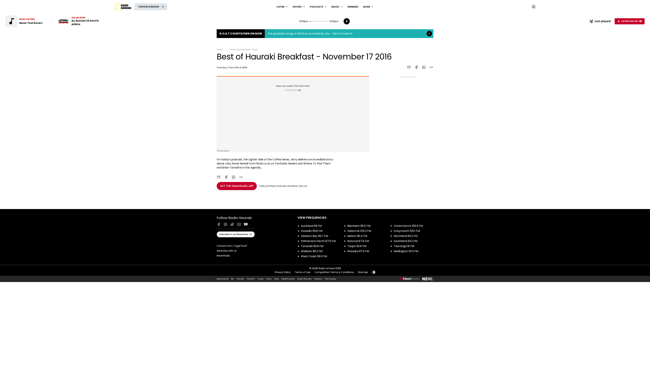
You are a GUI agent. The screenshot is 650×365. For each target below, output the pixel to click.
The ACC (251, 278)
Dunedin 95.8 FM (311, 231)
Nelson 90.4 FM (357, 236)
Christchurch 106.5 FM (408, 226)
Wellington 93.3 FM (406, 251)
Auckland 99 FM (311, 226)
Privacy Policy (283, 272)
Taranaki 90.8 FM (312, 246)
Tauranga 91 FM (404, 246)
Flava (269, 278)
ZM (232, 278)
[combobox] (431, 67)
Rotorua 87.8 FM (358, 241)
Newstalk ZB (222, 278)
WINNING (353, 6)
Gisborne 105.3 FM (359, 231)
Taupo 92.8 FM (356, 246)
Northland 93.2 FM (405, 236)
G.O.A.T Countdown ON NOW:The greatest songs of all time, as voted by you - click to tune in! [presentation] (325, 33)
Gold (276, 278)
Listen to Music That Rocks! (27, 21)
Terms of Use (302, 272)
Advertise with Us (227, 250)
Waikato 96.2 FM (311, 251)
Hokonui (318, 278)
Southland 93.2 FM (405, 241)
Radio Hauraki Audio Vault (243, 49)
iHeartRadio (223, 255)
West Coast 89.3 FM (314, 256)
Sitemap (363, 272)
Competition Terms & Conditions (334, 272)
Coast (261, 278)
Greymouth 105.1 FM (407, 231)
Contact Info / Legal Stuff (232, 246)
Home (220, 49)
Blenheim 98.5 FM (358, 226)
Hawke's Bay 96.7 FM (314, 236)
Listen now (79, 21)
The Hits (240, 278)
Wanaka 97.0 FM (358, 251)
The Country (330, 278)
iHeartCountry (288, 278)
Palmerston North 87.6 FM (318, 241)
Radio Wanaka (304, 278)
